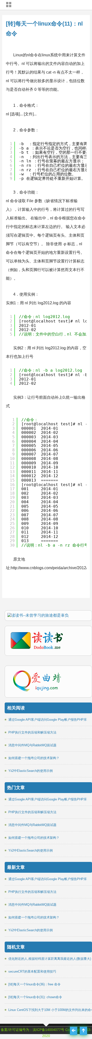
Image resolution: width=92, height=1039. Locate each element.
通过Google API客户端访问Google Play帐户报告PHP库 (47, 719)
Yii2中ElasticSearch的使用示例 (30, 771)
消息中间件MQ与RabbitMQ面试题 (32, 745)
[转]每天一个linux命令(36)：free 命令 (34, 984)
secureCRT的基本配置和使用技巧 (32, 971)
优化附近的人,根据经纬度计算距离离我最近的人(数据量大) (49, 959)
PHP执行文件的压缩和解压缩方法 (32, 732)
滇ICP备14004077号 (48, 1030)
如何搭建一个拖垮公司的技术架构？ (33, 758)
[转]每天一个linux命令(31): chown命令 (35, 997)
